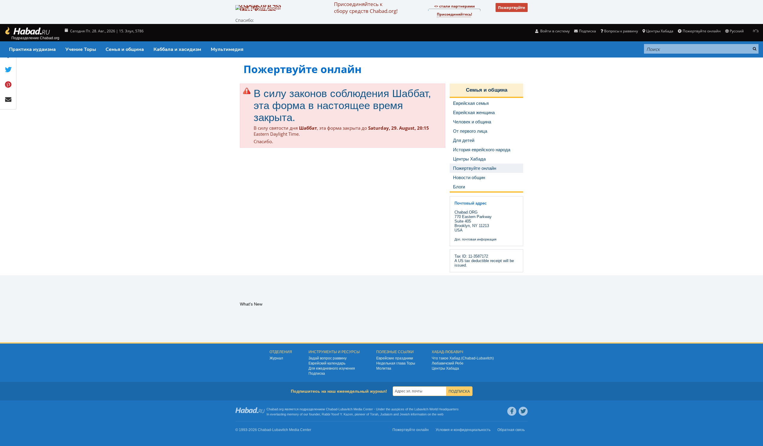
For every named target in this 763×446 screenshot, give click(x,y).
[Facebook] (511, 411)
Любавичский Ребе (447, 363)
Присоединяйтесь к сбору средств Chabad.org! (366, 7)
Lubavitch (345, 409)
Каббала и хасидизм (177, 49)
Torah (374, 414)
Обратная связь (511, 430)
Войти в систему (554, 31)
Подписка (316, 373)
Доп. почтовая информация (475, 239)
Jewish (405, 414)
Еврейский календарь (326, 363)
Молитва (383, 368)
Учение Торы (80, 49)
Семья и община (125, 49)
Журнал (276, 358)
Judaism (386, 414)
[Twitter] (523, 411)
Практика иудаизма (32, 49)
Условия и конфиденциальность (463, 430)
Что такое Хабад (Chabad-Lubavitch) (463, 358)
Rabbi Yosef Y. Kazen (337, 414)
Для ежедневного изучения (331, 368)
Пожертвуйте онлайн (701, 31)
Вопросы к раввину (621, 31)
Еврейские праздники (394, 358)
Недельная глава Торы (395, 363)
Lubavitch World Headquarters (436, 409)
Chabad (331, 409)
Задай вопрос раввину (327, 358)
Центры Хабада (445, 368)
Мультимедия (227, 49)
